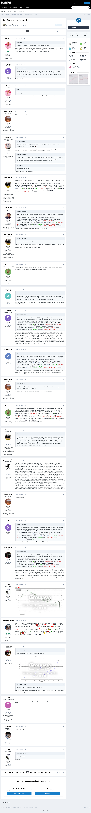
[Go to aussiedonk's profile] (8, 296)
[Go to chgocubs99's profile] (8, 119)
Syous (8, 520)
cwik (8, 584)
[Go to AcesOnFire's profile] (8, 356)
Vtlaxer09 (8, 38)
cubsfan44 (8, 207)
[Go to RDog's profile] (81, 44)
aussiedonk (8, 289)
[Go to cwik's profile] (8, 592)
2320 (46, 31)
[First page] (3, 31)
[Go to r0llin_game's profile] (70, 67)
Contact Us (45, 810)
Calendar (9, 11)
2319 (42, 31)
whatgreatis (8, 177)
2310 (10, 31)
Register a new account (19, 793)
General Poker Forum (21, 25)
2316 (31, 31)
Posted (20, 38)
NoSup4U (8, 137)
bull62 (73, 47)
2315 (28, 31)
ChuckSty (10, 24)
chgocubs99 (8, 111)
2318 (38, 31)
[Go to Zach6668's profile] (8, 735)
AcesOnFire (8, 349)
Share (51, 24)
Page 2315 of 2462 (60, 31)
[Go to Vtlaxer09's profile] (8, 45)
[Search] (88, 7)
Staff (15, 11)
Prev (6, 31)
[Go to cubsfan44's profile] (8, 216)
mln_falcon (8, 646)
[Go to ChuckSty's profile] (4, 24)
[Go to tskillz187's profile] (8, 272)
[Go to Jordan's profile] (81, 48)
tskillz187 (8, 264)
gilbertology (8, 547)
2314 (24, 31)
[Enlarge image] (35, 146)
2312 (17, 31)
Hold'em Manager (34, 183)
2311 (13, 31)
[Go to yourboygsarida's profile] (8, 467)
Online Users (21, 11)
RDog (84, 42)
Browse (21, 7)
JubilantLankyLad (8, 620)
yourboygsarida (8, 460)
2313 (20, 31)
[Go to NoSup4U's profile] (8, 146)
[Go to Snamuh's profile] (8, 71)
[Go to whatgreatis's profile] (8, 184)
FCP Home (4, 7)
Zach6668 (8, 726)
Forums (3, 11)
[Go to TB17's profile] (8, 705)
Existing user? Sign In (76, 2)
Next (50, 31)
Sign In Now (47, 793)
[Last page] (53, 31)
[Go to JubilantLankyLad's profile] (8, 627)
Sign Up (86, 2)
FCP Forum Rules (73, 27)
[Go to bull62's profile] (70, 48)
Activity (27, 7)
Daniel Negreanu (13, 7)
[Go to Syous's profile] (8, 527)
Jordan (85, 47)
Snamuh (8, 64)
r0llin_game (75, 66)
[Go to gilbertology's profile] (8, 555)
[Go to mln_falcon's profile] (8, 653)
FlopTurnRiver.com (53, 183)
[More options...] (63, 38)
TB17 (8, 698)
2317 (35, 31)
